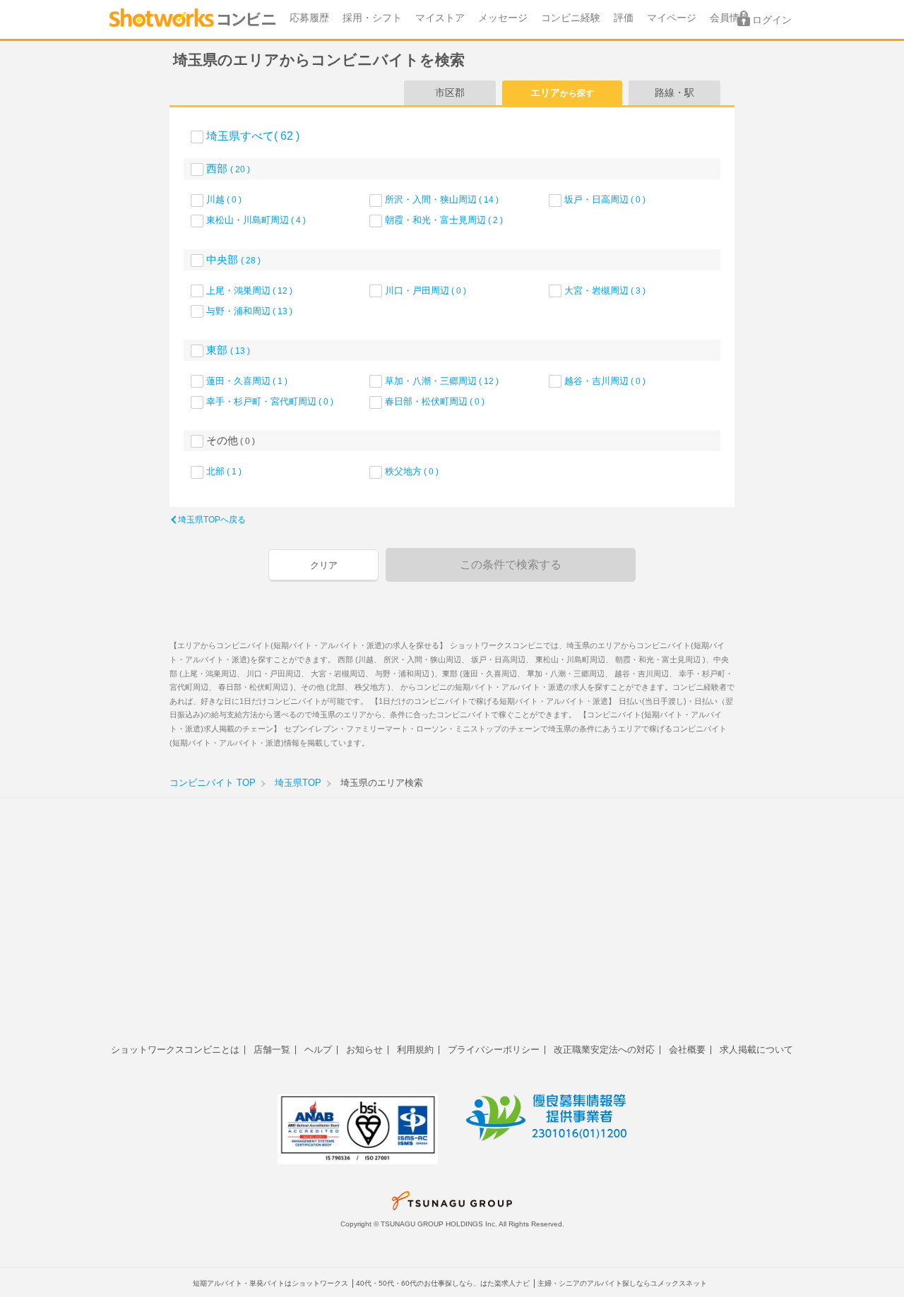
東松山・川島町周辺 (256, 220)
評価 (624, 18)
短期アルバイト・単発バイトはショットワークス (270, 1283)
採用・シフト (372, 18)
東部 (228, 350)
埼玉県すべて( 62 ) (252, 136)
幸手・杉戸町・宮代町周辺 (269, 401)
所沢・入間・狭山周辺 (442, 199)
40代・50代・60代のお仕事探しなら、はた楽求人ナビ (443, 1283)
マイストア (440, 18)
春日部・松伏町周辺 (434, 401)
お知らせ (364, 1049)
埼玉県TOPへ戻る (212, 520)
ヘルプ (318, 1049)
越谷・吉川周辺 (605, 381)
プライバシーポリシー (494, 1049)
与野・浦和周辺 (249, 311)
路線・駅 (674, 92)
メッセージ (503, 18)
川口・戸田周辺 (425, 290)
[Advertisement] (452, 928)
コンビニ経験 (570, 18)
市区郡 (450, 92)
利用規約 (415, 1049)
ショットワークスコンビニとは (175, 1049)
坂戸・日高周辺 (605, 199)
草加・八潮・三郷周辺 (442, 381)
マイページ (671, 18)
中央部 (233, 259)
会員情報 (729, 18)
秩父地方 (412, 471)
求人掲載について (756, 1049)
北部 (224, 471)
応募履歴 (309, 18)
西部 (228, 168)
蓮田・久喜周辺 (246, 381)
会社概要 (687, 1049)
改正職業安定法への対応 (604, 1049)
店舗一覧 (272, 1049)
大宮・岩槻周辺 (605, 290)
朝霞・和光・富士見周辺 (444, 220)
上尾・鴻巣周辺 (249, 290)
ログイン (772, 20)
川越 (224, 199)
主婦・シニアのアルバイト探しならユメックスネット (622, 1283)
